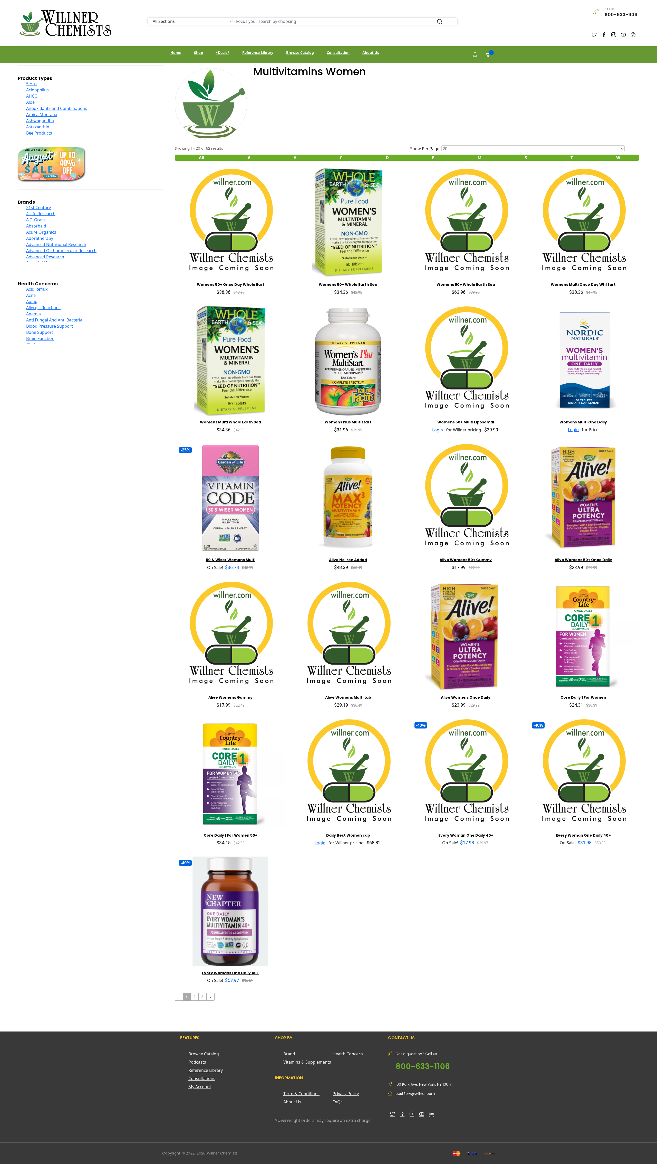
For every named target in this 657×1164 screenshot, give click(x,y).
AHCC (31, 96)
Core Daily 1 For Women (583, 697)
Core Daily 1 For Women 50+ (230, 835)
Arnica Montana (41, 114)
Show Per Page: (425, 149)
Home (175, 52)
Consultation (338, 52)
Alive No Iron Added (348, 559)
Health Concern (348, 1054)
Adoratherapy (39, 238)
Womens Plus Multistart (348, 422)
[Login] (475, 54)
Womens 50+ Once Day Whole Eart (230, 284)
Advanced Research (45, 257)
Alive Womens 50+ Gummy (466, 559)
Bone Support (39, 332)
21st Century (38, 207)
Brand (289, 1054)
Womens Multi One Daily (583, 422)
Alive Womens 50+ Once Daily (583, 559)
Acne (31, 295)
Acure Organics (41, 232)
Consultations (201, 1078)
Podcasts (197, 1062)
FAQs (338, 1102)
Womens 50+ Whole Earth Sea (348, 284)
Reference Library (257, 52)
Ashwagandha (40, 121)
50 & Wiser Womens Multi (230, 559)
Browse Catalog (300, 52)
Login (437, 430)
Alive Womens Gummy (230, 697)
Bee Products (39, 133)
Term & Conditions (301, 1093)
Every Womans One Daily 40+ (230, 973)
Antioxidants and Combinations (56, 108)
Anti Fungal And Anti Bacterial (54, 320)
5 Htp (31, 84)
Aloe (30, 102)
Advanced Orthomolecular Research (61, 250)
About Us (370, 52)
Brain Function (40, 338)
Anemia (33, 314)
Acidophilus (37, 90)
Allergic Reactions (43, 307)
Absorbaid (36, 226)
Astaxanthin (37, 127)
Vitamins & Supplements (307, 1062)
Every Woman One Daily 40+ (465, 835)
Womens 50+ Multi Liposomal (465, 422)
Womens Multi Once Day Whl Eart (583, 284)
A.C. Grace (36, 220)
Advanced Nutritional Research (56, 244)
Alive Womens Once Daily (465, 697)
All (201, 157)
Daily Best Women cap (348, 835)
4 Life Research (40, 213)
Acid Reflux (36, 289)
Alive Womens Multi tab (348, 697)
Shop (198, 52)
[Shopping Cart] (487, 54)
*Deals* (222, 52)
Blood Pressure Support (49, 326)
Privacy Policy (346, 1093)
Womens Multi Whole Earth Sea (230, 422)
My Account (199, 1087)
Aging (31, 301)
